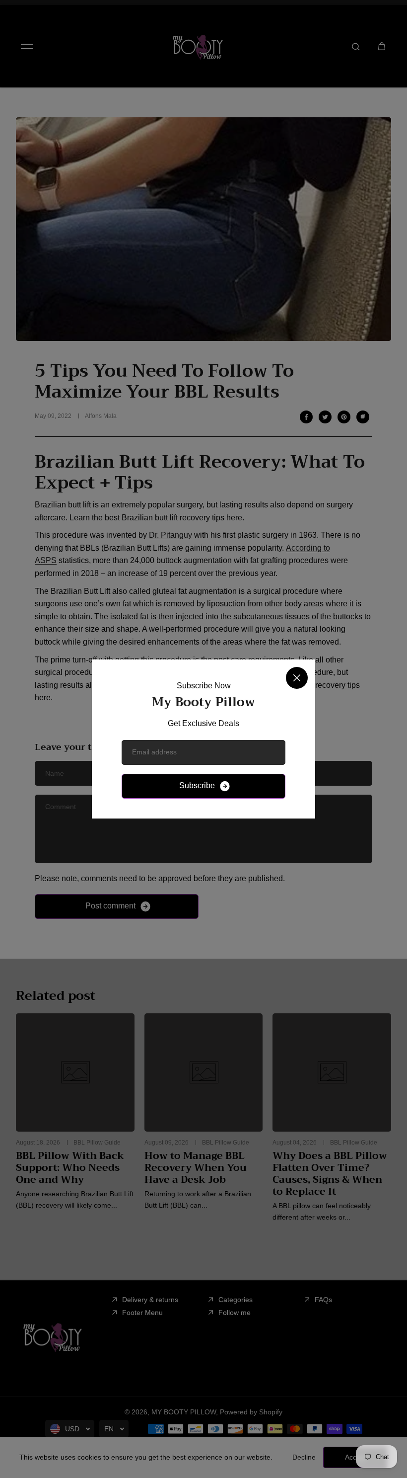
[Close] (297, 678)
